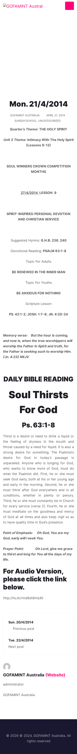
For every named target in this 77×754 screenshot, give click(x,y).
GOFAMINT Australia (25, 115)
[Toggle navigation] (69, 6)
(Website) (55, 674)
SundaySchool (25, 120)
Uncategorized (49, 120)
